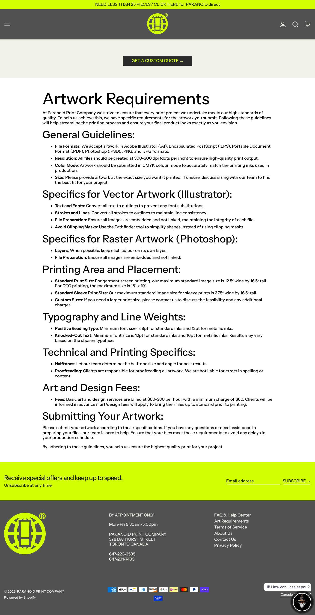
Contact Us (225, 539)
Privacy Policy (228, 545)
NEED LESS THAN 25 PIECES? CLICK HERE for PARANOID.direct (157, 4)
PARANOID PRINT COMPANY (40, 591)
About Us (223, 533)
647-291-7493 (121, 559)
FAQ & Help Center (232, 515)
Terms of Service (230, 527)
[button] (295, 24)
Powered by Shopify (20, 597)
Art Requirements (231, 521)
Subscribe (294, 481)
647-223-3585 (122, 554)
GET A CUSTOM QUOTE (155, 60)
